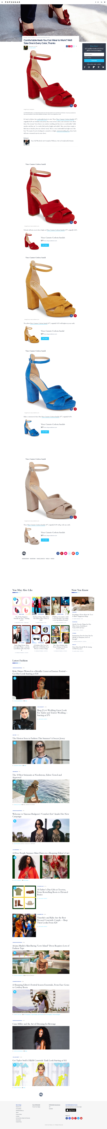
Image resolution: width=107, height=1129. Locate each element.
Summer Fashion (17, 981)
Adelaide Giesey (43, 719)
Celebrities (40, 914)
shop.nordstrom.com (34, 226)
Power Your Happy (36, 1106)
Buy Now (45, 245)
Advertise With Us (20, 1110)
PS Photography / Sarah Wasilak (30, 1014)
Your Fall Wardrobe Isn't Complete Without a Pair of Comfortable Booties (52, 141)
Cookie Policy (19, 1121)
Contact (17, 1116)
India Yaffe (33, 47)
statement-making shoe (63, 131)
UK (49, 1106)
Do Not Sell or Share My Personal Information (23, 1119)
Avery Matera (17, 1087)
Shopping (32, 558)
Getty (26, 700)
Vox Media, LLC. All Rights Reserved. (55, 1124)
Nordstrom (25, 558)
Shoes (52, 558)
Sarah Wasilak (18, 1014)
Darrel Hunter (40, 1014)
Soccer (14, 735)
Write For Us (18, 1106)
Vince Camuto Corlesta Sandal (38, 323)
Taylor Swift (40, 706)
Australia (51, 1108)
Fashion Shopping (17, 667)
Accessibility (18, 1108)
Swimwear (15, 771)
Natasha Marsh (18, 765)
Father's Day (40, 886)
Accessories (16, 849)
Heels (47, 558)
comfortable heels (42, 119)
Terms (17, 1112)
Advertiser (17, 843)
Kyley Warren (17, 880)
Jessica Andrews (18, 700)
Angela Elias (17, 804)
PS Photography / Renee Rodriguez (52, 1014)
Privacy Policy (19, 1114)
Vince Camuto (41, 558)
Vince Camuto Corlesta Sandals (65, 119)
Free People (25, 880)
